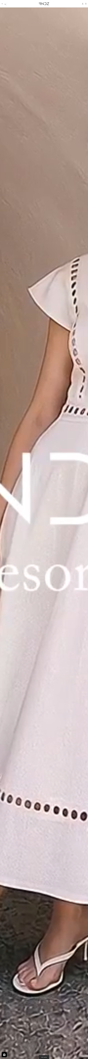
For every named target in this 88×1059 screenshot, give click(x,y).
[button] (2, 3)
